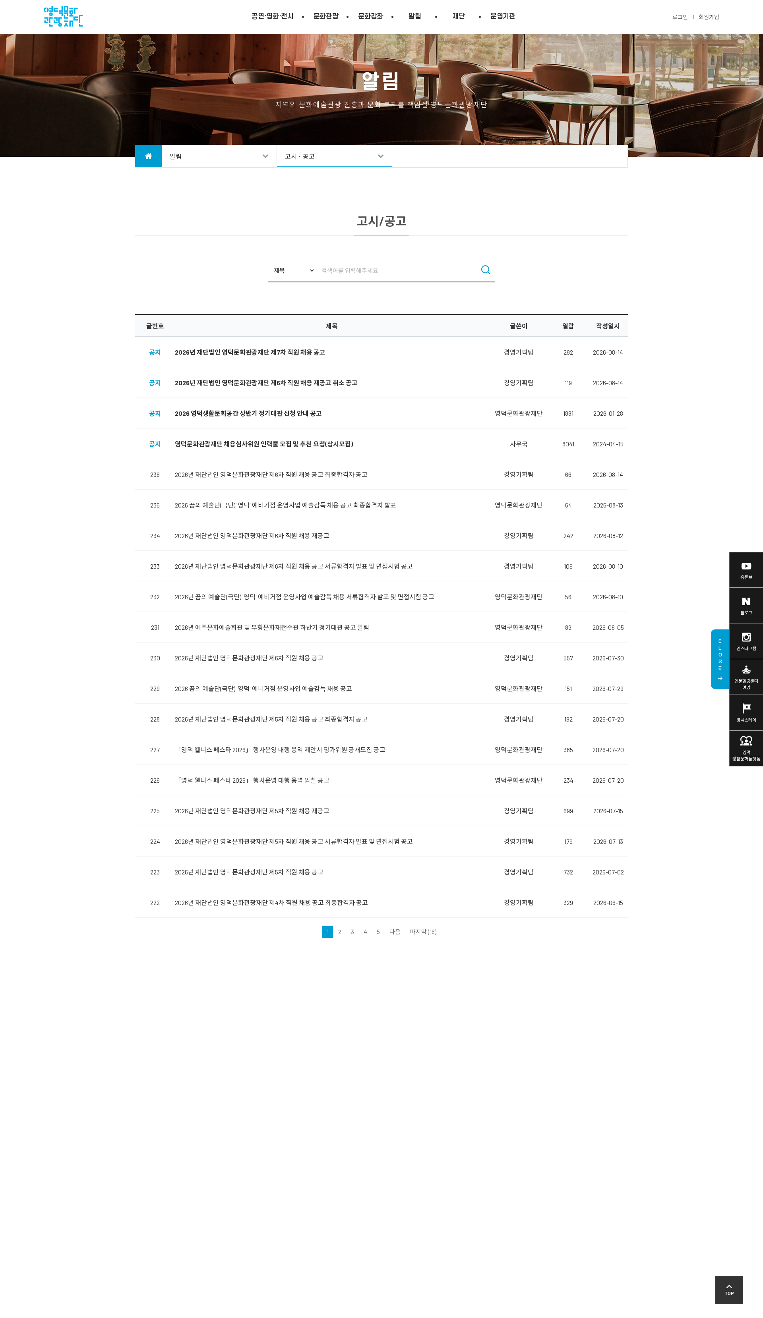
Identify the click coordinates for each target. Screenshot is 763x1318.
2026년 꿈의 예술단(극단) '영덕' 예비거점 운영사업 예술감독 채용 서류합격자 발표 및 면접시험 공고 (304, 596)
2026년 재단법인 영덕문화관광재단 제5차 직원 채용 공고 (249, 872)
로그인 (680, 17)
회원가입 (709, 17)
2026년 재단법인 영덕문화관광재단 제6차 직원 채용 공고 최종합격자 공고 (271, 474)
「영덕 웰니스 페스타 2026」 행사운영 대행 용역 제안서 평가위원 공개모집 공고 (280, 749)
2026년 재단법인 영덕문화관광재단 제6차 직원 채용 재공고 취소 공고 (266, 382)
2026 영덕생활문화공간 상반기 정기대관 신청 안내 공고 (248, 413)
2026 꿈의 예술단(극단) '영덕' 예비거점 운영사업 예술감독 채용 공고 (263, 688)
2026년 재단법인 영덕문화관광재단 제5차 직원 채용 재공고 (252, 810)
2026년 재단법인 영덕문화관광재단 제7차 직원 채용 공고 (250, 352)
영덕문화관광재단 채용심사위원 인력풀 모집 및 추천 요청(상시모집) (264, 444)
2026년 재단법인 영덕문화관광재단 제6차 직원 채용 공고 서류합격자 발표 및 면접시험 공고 (294, 566)
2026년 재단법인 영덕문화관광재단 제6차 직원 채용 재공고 (252, 535)
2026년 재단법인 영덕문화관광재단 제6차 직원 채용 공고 (249, 658)
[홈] (148, 156)
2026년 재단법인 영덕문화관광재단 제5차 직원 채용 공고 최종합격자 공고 (271, 719)
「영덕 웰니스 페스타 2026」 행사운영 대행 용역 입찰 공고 (252, 780)
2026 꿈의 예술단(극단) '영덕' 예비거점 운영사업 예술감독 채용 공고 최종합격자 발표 (285, 505)
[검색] (486, 271)
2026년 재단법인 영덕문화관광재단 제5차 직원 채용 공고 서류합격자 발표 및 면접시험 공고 (294, 841)
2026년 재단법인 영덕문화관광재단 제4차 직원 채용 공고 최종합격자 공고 (271, 902)
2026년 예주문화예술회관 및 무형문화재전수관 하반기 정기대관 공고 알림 (272, 627)
